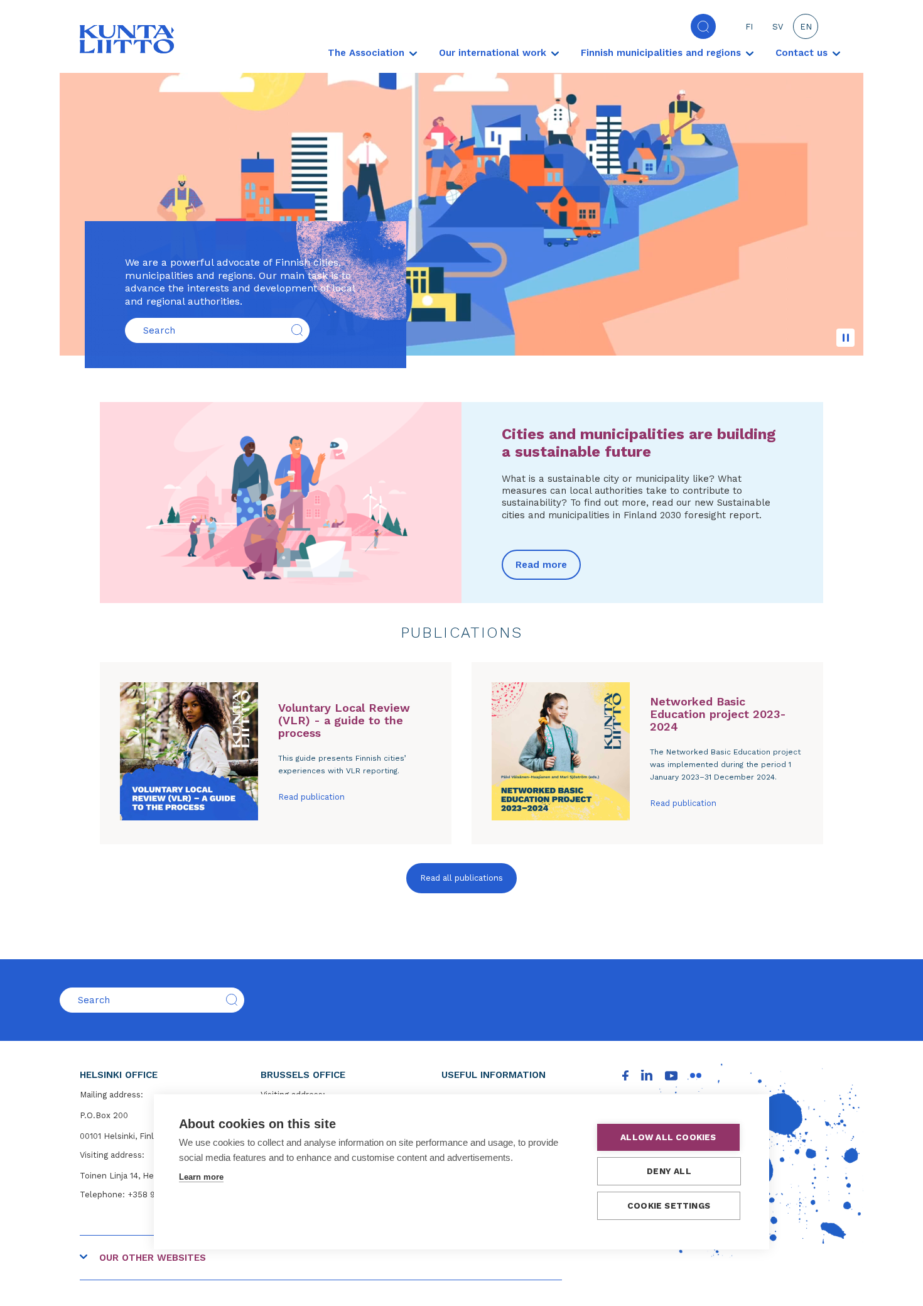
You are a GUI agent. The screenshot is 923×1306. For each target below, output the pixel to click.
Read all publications (461, 878)
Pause (845, 338)
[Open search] (703, 26)
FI (749, 26)
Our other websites (152, 1257)
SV (777, 26)
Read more (541, 564)
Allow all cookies (668, 1137)
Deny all (669, 1171)
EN (806, 26)
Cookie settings (668, 1205)
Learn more (201, 1177)
